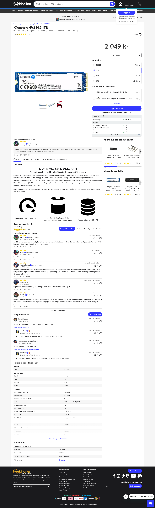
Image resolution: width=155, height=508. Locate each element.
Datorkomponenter (47, 10)
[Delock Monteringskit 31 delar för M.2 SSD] (132, 149)
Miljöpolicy (86, 477)
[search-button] (112, 4)
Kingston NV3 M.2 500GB (113, 188)
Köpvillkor (62, 472)
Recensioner (28, 159)
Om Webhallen (88, 475)
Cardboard (138, 18)
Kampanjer (139, 10)
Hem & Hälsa (102, 10)
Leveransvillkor (64, 475)
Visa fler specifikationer (57, 439)
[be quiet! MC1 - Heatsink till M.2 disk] (113, 149)
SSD (37, 24)
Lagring (31, 24)
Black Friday (63, 490)
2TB (118, 76)
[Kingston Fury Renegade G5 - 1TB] (132, 180)
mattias (23, 331)
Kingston (62, 460)
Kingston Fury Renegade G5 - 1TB (132, 188)
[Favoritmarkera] (93, 125)
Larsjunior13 (24, 282)
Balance (23, 143)
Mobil (94, 10)
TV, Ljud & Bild (79, 10)
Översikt (17, 159)
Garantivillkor (63, 477)
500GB (118, 65)
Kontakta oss (135, 471)
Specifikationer (49, 159)
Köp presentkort (88, 486)
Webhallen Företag (89, 483)
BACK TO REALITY (80, 19)
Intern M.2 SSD (45, 24)
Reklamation (63, 481)
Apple (88, 10)
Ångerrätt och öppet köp (67, 479)
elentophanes (25, 265)
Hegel (22, 252)
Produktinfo (62, 159)
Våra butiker (87, 472)
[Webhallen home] (22, 4)
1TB (97, 70)
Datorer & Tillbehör (31, 10)
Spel (13, 10)
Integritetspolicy (64, 486)
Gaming (20, 10)
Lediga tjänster (88, 479)
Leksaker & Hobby (115, 10)
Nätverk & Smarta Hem (64, 10)
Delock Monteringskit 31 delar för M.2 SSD (116, 99)
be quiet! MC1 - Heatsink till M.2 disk (114, 92)
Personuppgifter (64, 483)
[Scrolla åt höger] (140, 151)
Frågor (38, 159)
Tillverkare (86, 481)
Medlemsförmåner (89, 488)
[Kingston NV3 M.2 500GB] (113, 180)
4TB (118, 81)
